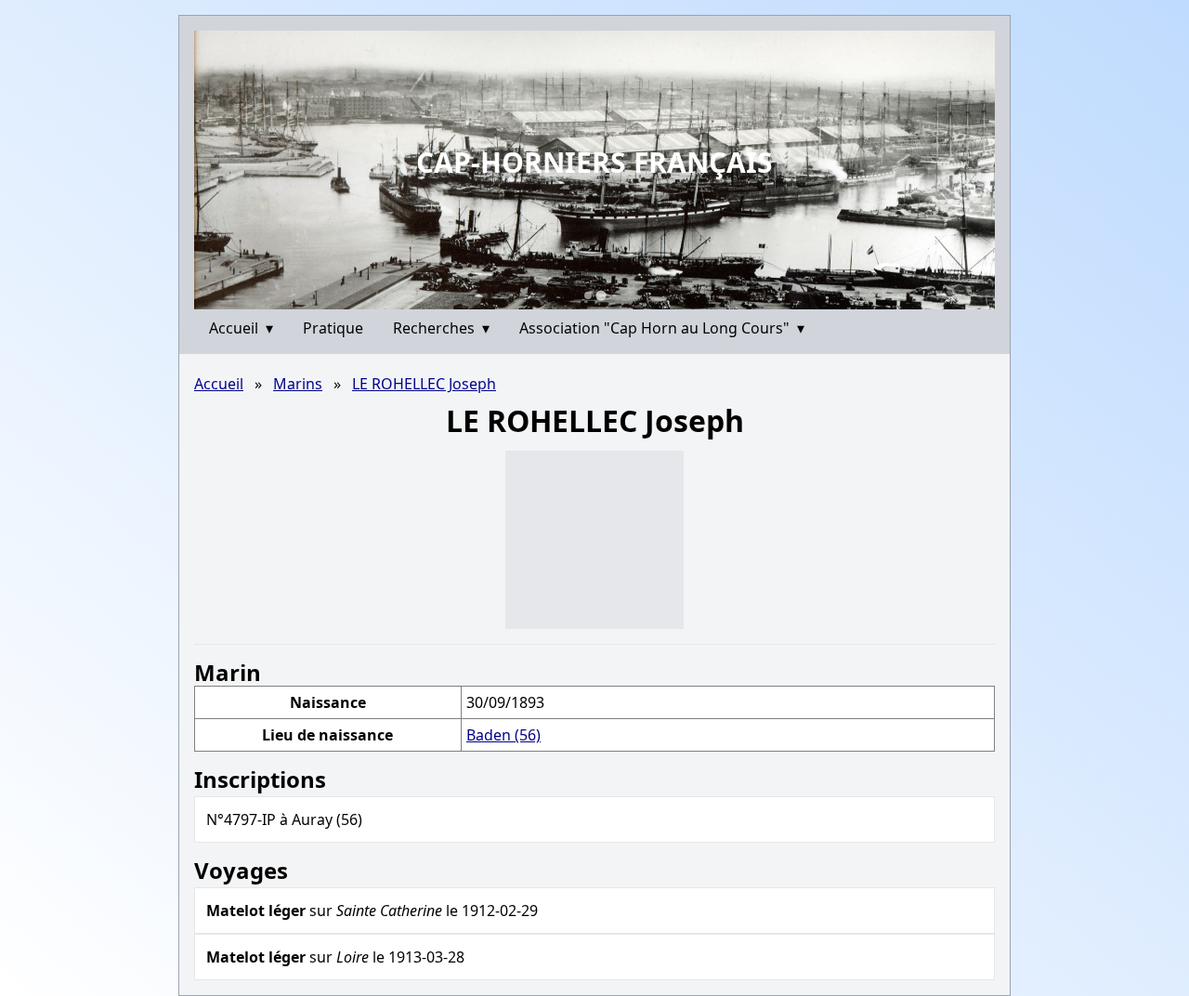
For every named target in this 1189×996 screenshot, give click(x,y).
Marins (297, 384)
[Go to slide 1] (588, 295)
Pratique (333, 328)
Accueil (241, 328)
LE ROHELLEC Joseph (424, 384)
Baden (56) (503, 735)
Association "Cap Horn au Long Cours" (661, 328)
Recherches (441, 328)
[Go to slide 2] (600, 295)
